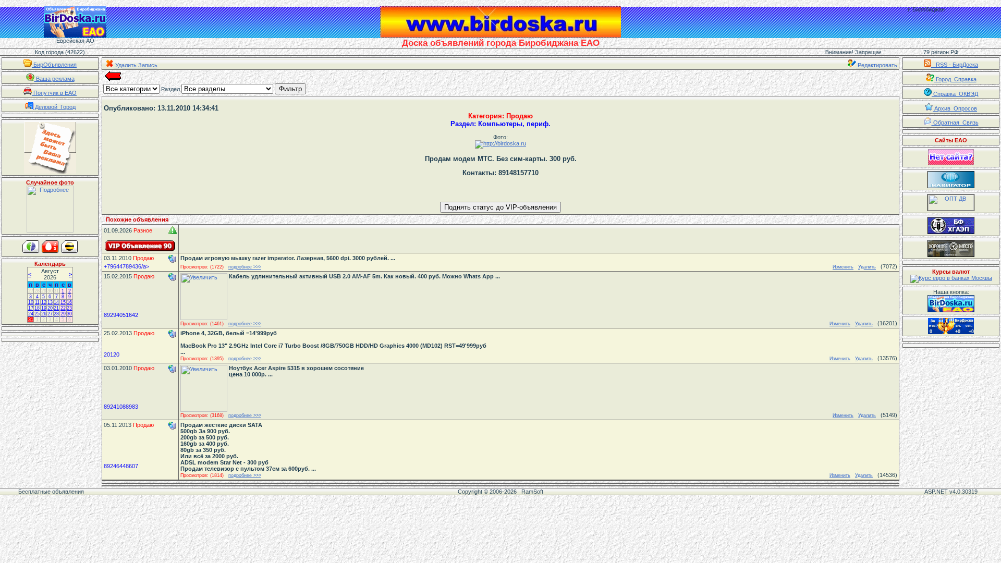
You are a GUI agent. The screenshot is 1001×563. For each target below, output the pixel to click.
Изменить (843, 267)
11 (37, 302)
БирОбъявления (54, 65)
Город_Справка (955, 79)
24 (30, 313)
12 (43, 302)
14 (56, 302)
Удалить (867, 267)
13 (50, 302)
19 (43, 308)
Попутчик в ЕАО (54, 93)
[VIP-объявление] (140, 245)
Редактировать (876, 65)
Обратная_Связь (955, 122)
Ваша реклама (54, 79)
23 (69, 308)
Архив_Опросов (955, 108)
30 (50, 290)
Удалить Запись (135, 65)
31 (56, 290)
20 (50, 308)
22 (63, 308)
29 (43, 290)
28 (37, 290)
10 (30, 302)
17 (30, 308)
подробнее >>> (244, 267)
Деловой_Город (54, 107)
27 (30, 290)
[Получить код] (950, 303)
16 (69, 302)
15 (63, 302)
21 (56, 308)
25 (37, 313)
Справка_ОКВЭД (955, 94)
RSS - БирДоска (954, 65)
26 (43, 313)
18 (37, 308)
